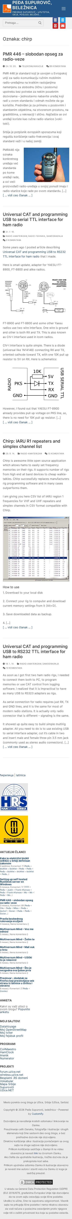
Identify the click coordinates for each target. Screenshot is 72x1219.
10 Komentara (13, 668)
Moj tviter (6, 1032)
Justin (10, 890)
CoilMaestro (8, 1049)
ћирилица (6, 775)
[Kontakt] (63, 26)
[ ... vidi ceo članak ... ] (18, 195)
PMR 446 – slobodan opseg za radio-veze (33, 56)
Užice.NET (7, 1090)
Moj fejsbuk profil (11, 1036)
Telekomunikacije (32, 66)
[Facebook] (55, 20)
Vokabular (6, 1081)
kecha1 (3, 911)
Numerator (7, 1058)
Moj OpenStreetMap (13, 1029)
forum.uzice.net (10, 1071)
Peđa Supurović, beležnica (32, 5)
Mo (25, 892)
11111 (27, 887)
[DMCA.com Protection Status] (36, 1184)
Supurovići (7, 1087)
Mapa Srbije (8, 1084)
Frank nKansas (23, 890)
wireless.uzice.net (11, 1074)
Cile (2, 908)
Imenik (4, 1055)
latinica (21, 775)
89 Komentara (57, 66)
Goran (12, 911)
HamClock (7, 1052)
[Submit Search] (40, 22)
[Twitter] (63, 20)
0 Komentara (13, 240)
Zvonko (3, 991)
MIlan (16, 908)
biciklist (3, 868)
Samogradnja (54, 236)
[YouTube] (55, 26)
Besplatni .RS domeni (14, 1078)
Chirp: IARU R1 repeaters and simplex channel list (31, 444)
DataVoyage (8, 1026)
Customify (37, 1113)
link (36, 1153)
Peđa (27, 866)
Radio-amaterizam (16, 236)
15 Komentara (55, 453)
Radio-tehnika (36, 236)
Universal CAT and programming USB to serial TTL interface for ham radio (35, 219)
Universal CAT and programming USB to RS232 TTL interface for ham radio (35, 651)
